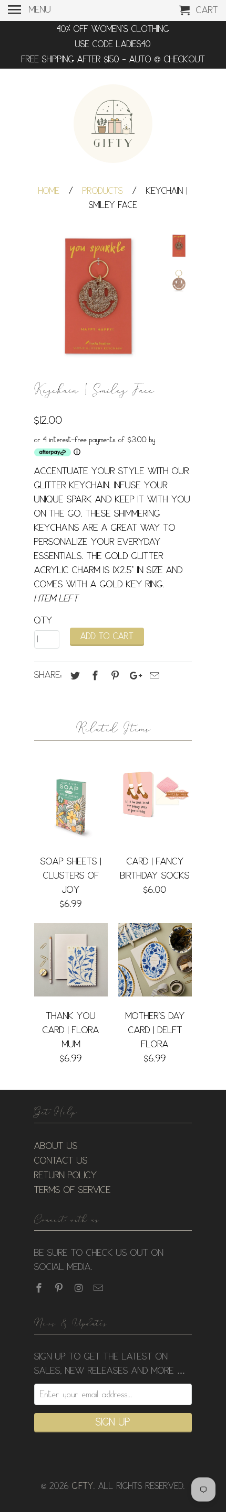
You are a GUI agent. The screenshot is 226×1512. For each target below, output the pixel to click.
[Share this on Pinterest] (113, 676)
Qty (43, 621)
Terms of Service (72, 1190)
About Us (56, 1146)
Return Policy (65, 1175)
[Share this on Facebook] (93, 676)
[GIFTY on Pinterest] (60, 1288)
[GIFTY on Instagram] (80, 1288)
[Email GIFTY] (99, 1288)
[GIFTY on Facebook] (40, 1288)
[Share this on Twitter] (73, 676)
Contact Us (61, 1161)
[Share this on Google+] (133, 676)
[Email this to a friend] (153, 676)
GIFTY (83, 1487)
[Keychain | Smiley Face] (97, 296)
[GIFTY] (113, 125)
